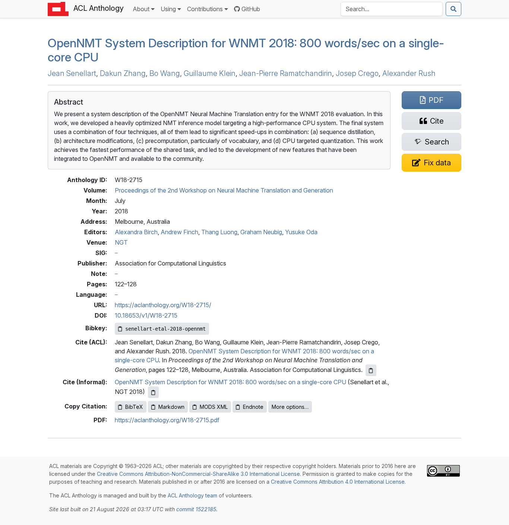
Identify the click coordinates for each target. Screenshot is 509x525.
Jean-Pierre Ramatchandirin (285, 73)
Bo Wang (164, 73)
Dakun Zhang (123, 73)
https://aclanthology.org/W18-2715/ (163, 305)
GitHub (250, 9)
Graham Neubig (261, 232)
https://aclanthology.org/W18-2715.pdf (167, 420)
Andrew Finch (179, 232)
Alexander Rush (409, 73)
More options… (290, 407)
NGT (121, 242)
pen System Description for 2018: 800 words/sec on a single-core (246, 50)
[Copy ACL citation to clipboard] (371, 370)
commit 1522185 (196, 509)
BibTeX (134, 407)
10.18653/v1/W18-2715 (146, 315)
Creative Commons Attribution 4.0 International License (338, 481)
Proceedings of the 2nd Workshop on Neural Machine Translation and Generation (224, 190)
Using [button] (168, 9)
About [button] (141, 9)
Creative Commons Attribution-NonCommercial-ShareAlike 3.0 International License (198, 474)
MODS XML (214, 407)
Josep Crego (357, 73)
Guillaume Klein (209, 73)
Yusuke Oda (301, 232)
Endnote (253, 407)
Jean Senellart (72, 73)
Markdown (171, 407)
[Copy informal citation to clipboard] (153, 392)
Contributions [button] (205, 9)
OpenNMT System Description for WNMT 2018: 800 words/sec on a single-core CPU (230, 382)
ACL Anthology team (192, 495)
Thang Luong (219, 232)
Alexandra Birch (136, 232)
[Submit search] (453, 9)
